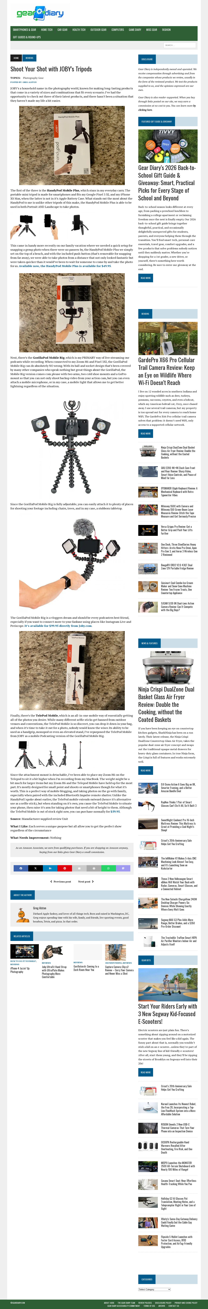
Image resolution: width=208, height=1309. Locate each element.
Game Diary (135, 30)
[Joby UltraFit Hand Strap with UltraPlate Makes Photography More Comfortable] (52, 958)
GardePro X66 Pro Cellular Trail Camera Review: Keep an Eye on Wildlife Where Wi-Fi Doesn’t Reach (166, 371)
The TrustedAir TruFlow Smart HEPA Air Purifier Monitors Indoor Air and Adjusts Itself (179, 941)
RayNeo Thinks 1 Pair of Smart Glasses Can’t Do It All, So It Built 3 (178, 804)
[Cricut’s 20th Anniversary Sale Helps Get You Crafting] (148, 847)
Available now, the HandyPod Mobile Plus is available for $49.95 (65, 266)
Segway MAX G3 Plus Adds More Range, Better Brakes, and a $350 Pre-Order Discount (178, 923)
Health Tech (78, 30)
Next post (84, 881)
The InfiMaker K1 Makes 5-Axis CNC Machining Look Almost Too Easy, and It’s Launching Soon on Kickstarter (178, 863)
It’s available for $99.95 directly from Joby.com (58, 626)
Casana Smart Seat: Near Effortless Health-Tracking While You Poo (178, 1182)
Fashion (166, 30)
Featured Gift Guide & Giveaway (157, 121)
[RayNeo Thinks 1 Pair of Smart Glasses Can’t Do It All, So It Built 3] (148, 809)
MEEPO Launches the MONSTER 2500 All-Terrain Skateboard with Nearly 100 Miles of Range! (178, 1166)
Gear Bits (146, 960)
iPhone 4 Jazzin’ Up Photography (19, 970)
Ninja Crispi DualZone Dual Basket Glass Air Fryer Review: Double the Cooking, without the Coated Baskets (178, 452)
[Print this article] (94, 868)
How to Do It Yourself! (23, 961)
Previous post (62, 881)
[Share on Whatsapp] (108, 868)
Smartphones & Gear (24, 30)
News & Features (149, 643)
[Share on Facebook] (21, 868)
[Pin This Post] (64, 868)
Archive (161, 1305)
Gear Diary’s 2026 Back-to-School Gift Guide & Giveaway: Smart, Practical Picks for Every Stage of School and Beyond (167, 182)
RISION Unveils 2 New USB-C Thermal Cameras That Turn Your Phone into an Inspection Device (177, 1127)
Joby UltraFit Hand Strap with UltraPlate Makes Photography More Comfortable (54, 972)
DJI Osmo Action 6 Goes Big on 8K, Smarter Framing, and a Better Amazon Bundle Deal (178, 787)
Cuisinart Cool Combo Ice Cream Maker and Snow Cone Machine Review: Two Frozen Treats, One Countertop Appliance (177, 588)
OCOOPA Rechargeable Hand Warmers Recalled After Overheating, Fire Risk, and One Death (176, 1147)
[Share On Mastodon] (123, 868)
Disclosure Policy (163, 1302)
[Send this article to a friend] (79, 868)
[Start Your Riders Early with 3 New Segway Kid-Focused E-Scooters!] (168, 999)
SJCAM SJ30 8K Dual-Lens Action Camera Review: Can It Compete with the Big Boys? (177, 606)
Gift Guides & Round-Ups (27, 37)
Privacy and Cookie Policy (186, 1302)
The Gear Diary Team (126, 1302)
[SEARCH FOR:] (179, 45)
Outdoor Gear (98, 30)
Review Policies (145, 1302)
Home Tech (46, 30)
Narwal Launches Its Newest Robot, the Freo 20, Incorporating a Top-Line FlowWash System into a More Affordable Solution (178, 1109)
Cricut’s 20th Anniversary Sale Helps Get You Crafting (176, 842)
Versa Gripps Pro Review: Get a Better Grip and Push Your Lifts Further (177, 530)
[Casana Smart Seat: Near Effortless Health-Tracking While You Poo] (148, 1187)
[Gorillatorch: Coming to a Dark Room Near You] (88, 958)
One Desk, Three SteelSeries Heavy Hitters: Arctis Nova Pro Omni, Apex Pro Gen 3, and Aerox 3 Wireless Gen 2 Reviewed (179, 549)
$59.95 (115, 811)
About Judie (109, 1302)
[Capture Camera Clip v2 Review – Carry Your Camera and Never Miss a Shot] (115, 958)
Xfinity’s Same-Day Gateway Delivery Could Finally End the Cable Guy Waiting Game (179, 1222)
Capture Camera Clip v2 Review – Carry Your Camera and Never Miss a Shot (119, 970)
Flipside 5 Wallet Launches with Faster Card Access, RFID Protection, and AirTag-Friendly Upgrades (176, 1242)
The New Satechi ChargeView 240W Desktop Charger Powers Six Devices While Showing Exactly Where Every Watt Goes (179, 904)
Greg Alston (30, 82)
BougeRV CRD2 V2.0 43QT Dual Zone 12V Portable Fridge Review (177, 566)
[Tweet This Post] (35, 868)
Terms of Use (149, 1305)
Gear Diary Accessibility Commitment (123, 1305)
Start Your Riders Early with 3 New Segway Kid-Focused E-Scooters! (167, 1013)
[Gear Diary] (40, 13)
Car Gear (62, 30)
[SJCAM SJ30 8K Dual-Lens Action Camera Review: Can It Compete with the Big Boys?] (148, 610)
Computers (117, 30)
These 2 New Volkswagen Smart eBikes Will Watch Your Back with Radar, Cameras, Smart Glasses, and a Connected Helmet (179, 884)
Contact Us (174, 1305)
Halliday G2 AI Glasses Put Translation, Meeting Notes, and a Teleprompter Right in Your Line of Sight (178, 1204)
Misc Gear (151, 30)
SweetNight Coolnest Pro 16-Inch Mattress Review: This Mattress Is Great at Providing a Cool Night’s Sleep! (178, 825)
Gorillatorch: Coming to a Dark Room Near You (86, 968)
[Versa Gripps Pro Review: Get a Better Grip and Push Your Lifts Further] (148, 534)
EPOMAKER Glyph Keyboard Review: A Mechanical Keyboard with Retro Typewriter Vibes (179, 491)
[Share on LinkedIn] (50, 868)
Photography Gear (33, 77)
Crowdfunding (113, 963)
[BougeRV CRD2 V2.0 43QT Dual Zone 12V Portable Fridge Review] (148, 572)
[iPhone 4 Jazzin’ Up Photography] (24, 956)
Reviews (14, 964)
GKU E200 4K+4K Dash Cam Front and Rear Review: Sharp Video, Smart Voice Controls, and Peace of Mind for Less (178, 473)
